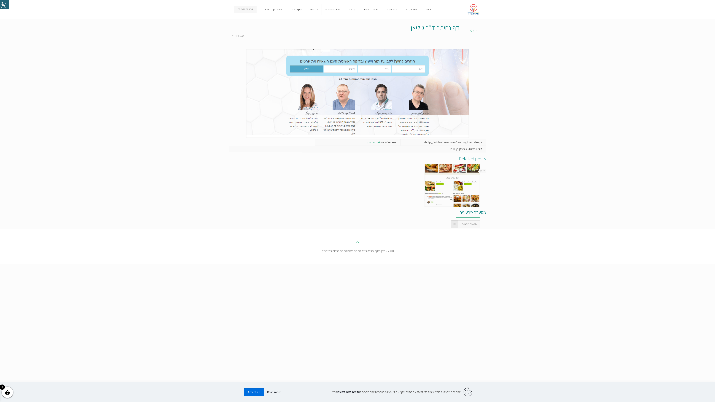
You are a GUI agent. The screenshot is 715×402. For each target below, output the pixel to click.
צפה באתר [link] (372, 142)
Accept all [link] (254, 392)
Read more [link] (274, 392)
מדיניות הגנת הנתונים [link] (348, 392)
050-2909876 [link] (245, 9)
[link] (4, 4)
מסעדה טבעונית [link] (472, 212)
